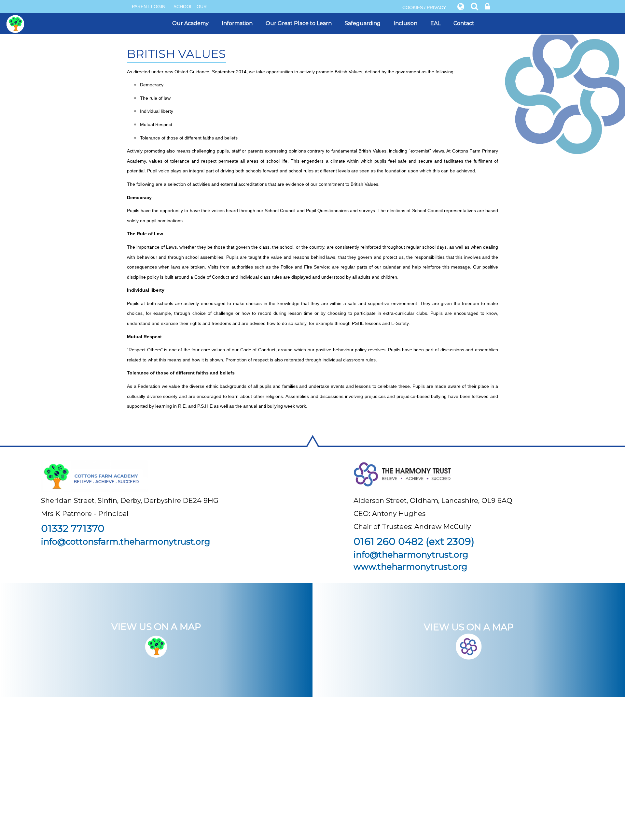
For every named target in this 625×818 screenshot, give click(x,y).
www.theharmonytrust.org (410, 567)
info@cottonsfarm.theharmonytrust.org (125, 541)
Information (237, 23)
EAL (435, 23)
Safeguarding (363, 23)
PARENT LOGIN (148, 6)
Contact (463, 23)
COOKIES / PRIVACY (424, 7)
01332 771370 (72, 528)
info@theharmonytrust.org (411, 554)
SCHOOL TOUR (190, 6)
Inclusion (405, 23)
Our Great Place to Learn (299, 23)
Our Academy (190, 23)
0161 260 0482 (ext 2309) (414, 541)
